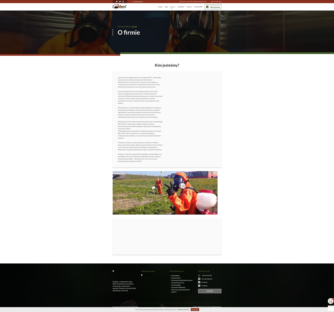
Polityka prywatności (183, 309)
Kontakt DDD (198, 7)
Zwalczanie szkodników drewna (181, 280)
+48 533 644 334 (207, 275)
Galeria (189, 7)
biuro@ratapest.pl (207, 279)
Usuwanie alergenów (178, 287)
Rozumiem (195, 309)
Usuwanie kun (176, 278)
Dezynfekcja (175, 276)
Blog (166, 7)
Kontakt (209, 291)
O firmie (172, 7)
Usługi (160, 7)
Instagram (205, 285)
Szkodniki (181, 7)
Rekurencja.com (217, 306)
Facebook (204, 282)
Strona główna (124, 26)
